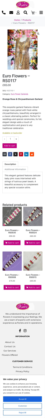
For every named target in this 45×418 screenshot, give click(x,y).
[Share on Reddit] (32, 154)
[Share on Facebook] (10, 154)
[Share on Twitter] (15, 154)
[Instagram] (25, 330)
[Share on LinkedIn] (26, 154)
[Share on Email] (4, 154)
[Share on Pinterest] (21, 154)
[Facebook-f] (20, 330)
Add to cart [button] (13, 242)
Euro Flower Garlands (19, 94)
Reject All (22, 413)
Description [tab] (10, 164)
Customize (22, 406)
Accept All (22, 399)
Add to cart (9, 145)
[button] (38, 33)
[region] (22, 396)
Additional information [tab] (15, 169)
